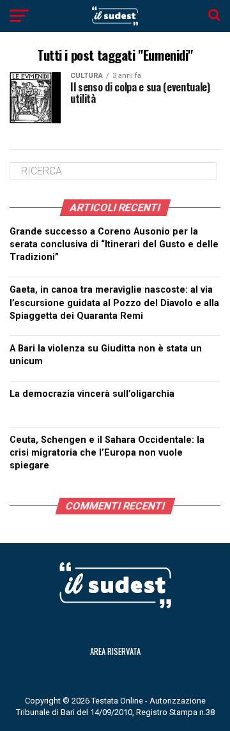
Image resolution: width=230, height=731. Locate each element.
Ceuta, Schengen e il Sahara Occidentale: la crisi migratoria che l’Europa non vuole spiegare (107, 453)
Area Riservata (115, 651)
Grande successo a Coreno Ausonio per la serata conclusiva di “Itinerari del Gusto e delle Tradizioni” (114, 244)
